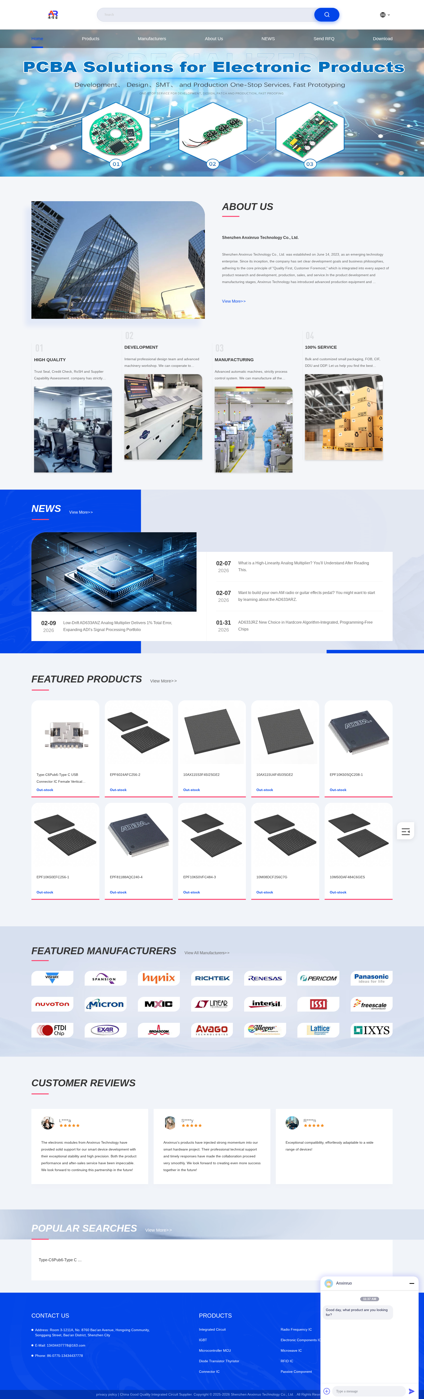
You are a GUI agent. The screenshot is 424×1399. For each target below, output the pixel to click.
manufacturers (152, 38)
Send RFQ (324, 38)
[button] (208, 175)
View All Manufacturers (207, 953)
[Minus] (412, 1283)
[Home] (54, 15)
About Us (214, 38)
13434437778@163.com (60, 1345)
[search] (326, 15)
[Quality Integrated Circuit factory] (212, 103)
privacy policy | (107, 1394)
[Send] (412, 1391)
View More (234, 301)
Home (37, 38)
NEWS (268, 38)
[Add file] (326, 1391)
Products (90, 38)
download (383, 38)
